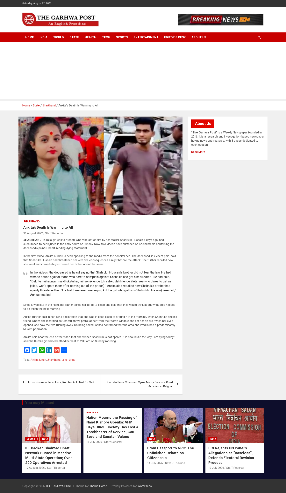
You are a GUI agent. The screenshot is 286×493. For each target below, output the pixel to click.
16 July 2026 (94, 441)
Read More (198, 152)
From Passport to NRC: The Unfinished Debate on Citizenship (170, 453)
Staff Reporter (54, 233)
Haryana (92, 412)
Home (29, 37)
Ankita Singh (38, 359)
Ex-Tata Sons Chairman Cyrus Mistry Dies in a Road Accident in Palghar (140, 384)
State (74, 37)
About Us (198, 37)
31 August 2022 (33, 233)
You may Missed (39, 402)
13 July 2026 (216, 467)
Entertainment (146, 37)
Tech (106, 37)
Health (90, 37)
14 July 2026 (155, 463)
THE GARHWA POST (59, 486)
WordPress (145, 486)
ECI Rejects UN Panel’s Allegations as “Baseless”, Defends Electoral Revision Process (231, 455)
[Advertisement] (143, 71)
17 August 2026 (35, 467)
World (58, 37)
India (43, 37)
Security (32, 439)
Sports (122, 37)
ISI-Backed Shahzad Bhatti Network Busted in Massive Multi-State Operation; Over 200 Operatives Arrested (48, 455)
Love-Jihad (68, 359)
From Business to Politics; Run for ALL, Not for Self (61, 382)
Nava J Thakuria (175, 463)
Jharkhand (31, 221)
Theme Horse (98, 486)
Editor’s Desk (175, 37)
